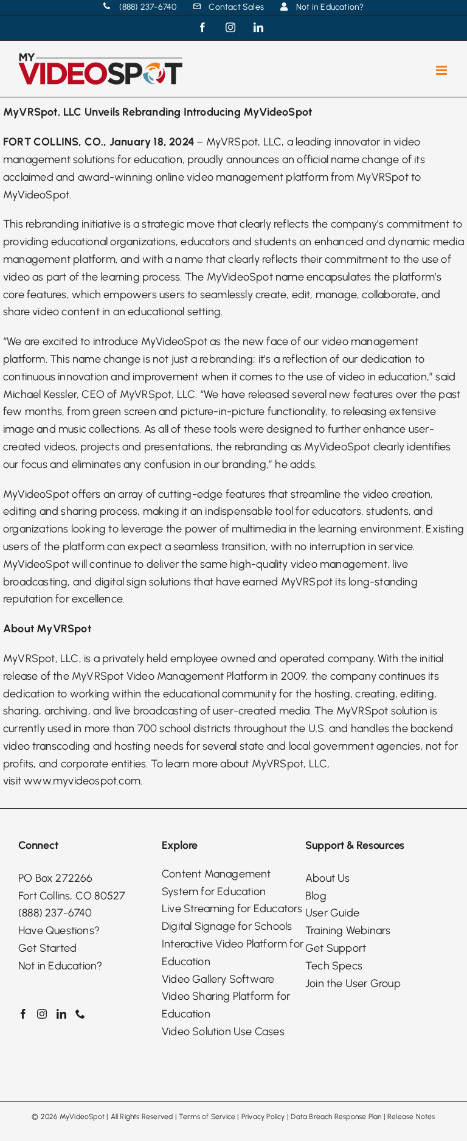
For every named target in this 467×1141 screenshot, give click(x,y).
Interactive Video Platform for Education (232, 952)
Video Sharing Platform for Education (226, 1005)
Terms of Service (207, 1116)
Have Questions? (59, 930)
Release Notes (411, 1116)
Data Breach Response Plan (336, 1116)
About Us (327, 878)
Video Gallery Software (218, 979)
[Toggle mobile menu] (442, 70)
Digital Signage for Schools (227, 926)
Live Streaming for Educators (232, 908)
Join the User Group (353, 983)
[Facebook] (23, 1014)
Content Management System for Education (216, 882)
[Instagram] (42, 1014)
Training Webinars (347, 930)
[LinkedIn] (61, 1014)
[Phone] (80, 1014)
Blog (316, 895)
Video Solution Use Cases (223, 1031)
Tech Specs (333, 965)
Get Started (47, 948)
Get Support (335, 948)
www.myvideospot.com (82, 780)
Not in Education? (60, 965)
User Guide (332, 912)
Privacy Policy (263, 1116)
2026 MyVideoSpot (73, 1116)
